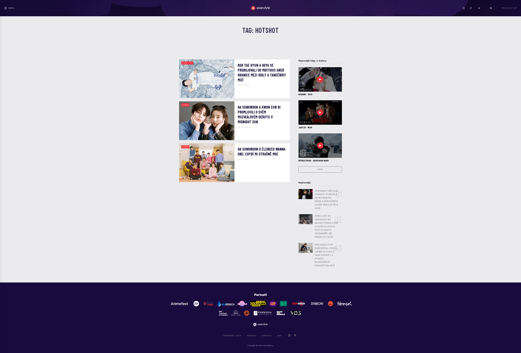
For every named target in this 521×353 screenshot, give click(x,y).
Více (320, 169)
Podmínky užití (233, 336)
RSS (279, 336)
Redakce (251, 336)
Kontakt (267, 336)
